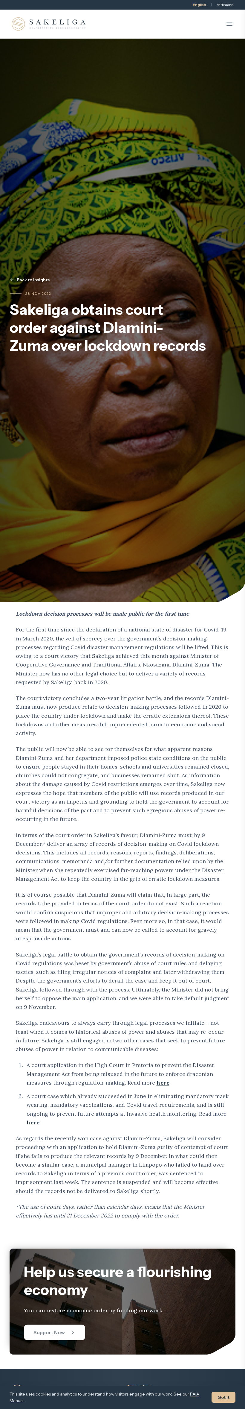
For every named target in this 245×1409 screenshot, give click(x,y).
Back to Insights (33, 280)
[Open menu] (229, 24)
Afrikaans (225, 4)
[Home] (49, 24)
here (163, 1082)
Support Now (49, 1332)
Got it (223, 1397)
